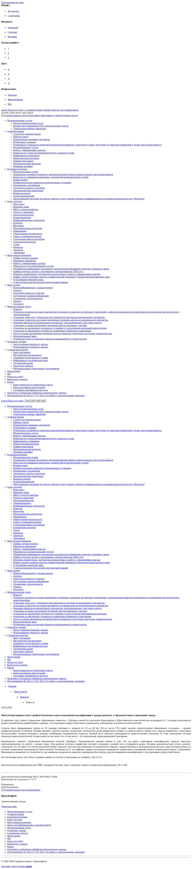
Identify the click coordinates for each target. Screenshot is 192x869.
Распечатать (10, 787)
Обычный (13, 27)
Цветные (12, 95)
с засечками (14, 15)
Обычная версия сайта (12, 2)
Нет (10, 104)
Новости (24, 697)
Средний (12, 32)
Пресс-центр (20, 691)
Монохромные (15, 99)
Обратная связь (9, 806)
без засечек (13, 11)
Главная (12, 686)
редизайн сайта (16, 866)
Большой (12, 36)
